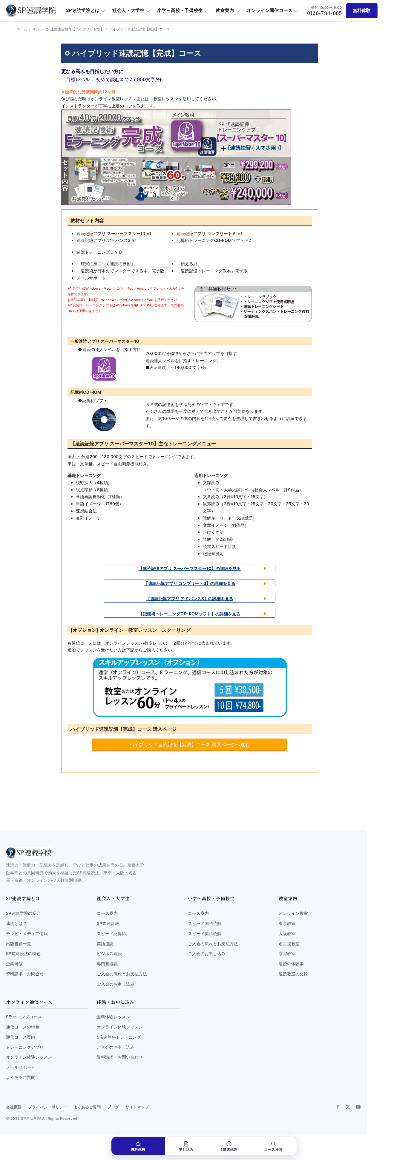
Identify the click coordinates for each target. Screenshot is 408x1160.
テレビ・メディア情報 (27, 933)
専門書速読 (107, 963)
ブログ (113, 1107)
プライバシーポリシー (47, 1107)
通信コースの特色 (22, 1027)
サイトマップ (137, 1107)
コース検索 (273, 1149)
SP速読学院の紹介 (23, 913)
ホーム (21, 29)
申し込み (186, 1149)
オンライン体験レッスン (29, 1057)
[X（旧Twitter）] (348, 1107)
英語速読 (105, 943)
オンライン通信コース (270, 10)
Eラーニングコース (24, 1016)
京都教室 (287, 953)
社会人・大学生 (128, 10)
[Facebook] (338, 1107)
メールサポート (20, 1067)
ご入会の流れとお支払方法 (122, 973)
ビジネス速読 (109, 953)
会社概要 (14, 1107)
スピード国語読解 (204, 923)
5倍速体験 (228, 1149)
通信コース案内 (20, 1037)
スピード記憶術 (111, 933)
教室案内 (225, 10)
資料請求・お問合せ (25, 973)
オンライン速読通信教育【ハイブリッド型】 (68, 29)
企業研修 (14, 963)
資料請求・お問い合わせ (120, 1057)
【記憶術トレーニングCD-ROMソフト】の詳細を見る (189, 613)
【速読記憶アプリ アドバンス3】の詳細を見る (189, 598)
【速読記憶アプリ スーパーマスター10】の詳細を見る (190, 568)
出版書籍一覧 (18, 943)
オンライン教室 (293, 913)
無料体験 (362, 10)
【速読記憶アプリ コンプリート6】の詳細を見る (189, 583)
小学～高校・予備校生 (180, 10)
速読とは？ (16, 923)
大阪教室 (287, 933)
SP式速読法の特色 (23, 953)
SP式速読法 (108, 923)
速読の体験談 (291, 963)
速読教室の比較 (293, 973)
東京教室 (287, 923)
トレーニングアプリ (25, 1047)
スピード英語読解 (204, 933)
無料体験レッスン (113, 1016)
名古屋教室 (289, 943)
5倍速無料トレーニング (119, 1037)
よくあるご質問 (20, 1077)
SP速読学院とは (82, 10)
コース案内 (107, 913)
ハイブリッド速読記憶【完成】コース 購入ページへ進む (189, 744)
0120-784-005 (324, 11)
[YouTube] (358, 1107)
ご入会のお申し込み (115, 984)
